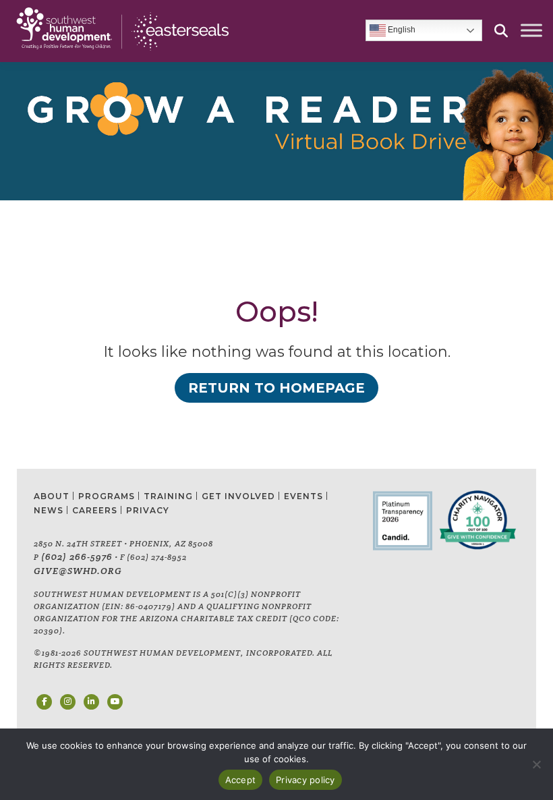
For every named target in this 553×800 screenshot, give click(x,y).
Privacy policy (305, 779)
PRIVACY (147, 510)
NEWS (48, 510)
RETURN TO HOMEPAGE (276, 388)
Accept (240, 779)
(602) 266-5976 (77, 556)
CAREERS (94, 510)
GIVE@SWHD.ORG (78, 571)
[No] (536, 764)
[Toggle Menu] (531, 30)
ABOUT (51, 496)
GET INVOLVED (238, 496)
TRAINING (168, 496)
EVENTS (303, 496)
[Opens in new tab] (44, 702)
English (400, 30)
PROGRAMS (106, 496)
